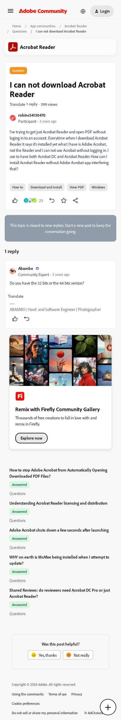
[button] (10, 12)
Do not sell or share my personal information (45, 713)
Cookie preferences (26, 703)
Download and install (46, 187)
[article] (60, 294)
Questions (19, 31)
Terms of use (57, 694)
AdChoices (95, 713)
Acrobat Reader (76, 26)
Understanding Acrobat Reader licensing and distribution (58, 503)
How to (17, 187)
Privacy (76, 694)
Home (16, 26)
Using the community (28, 694)
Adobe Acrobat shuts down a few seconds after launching (59, 529)
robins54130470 (32, 115)
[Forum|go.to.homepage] (43, 11)
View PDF (77, 187)
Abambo (25, 268)
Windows (98, 187)
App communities (43, 26)
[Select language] (83, 11)
